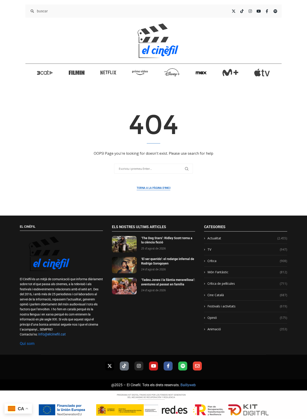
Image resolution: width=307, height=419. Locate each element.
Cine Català (247, 295)
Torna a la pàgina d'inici (153, 188)
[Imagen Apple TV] (262, 72)
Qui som (27, 343)
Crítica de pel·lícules (247, 283)
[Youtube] (153, 366)
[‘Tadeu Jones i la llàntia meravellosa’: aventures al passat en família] (124, 286)
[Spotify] (182, 366)
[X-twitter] (109, 366)
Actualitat (247, 238)
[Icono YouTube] (258, 11)
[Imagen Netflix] (108, 72)
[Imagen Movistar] (230, 72)
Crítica (247, 261)
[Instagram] (138, 366)
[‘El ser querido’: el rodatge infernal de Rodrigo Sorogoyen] (124, 265)
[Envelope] (197, 366)
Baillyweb (188, 385)
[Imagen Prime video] (140, 72)
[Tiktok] (124, 366)
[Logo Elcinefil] (158, 40)
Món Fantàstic (247, 272)
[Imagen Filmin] (77, 72)
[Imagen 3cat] (45, 72)
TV (247, 249)
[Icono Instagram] (250, 11)
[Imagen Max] (201, 72)
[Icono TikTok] (242, 11)
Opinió (247, 317)
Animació (247, 329)
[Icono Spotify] (275, 11)
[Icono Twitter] (234, 11)
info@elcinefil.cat (52, 334)
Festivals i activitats (247, 306)
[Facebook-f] (168, 366)
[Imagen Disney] (172, 72)
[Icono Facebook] (267, 11)
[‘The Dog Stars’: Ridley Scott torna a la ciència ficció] (124, 244)
